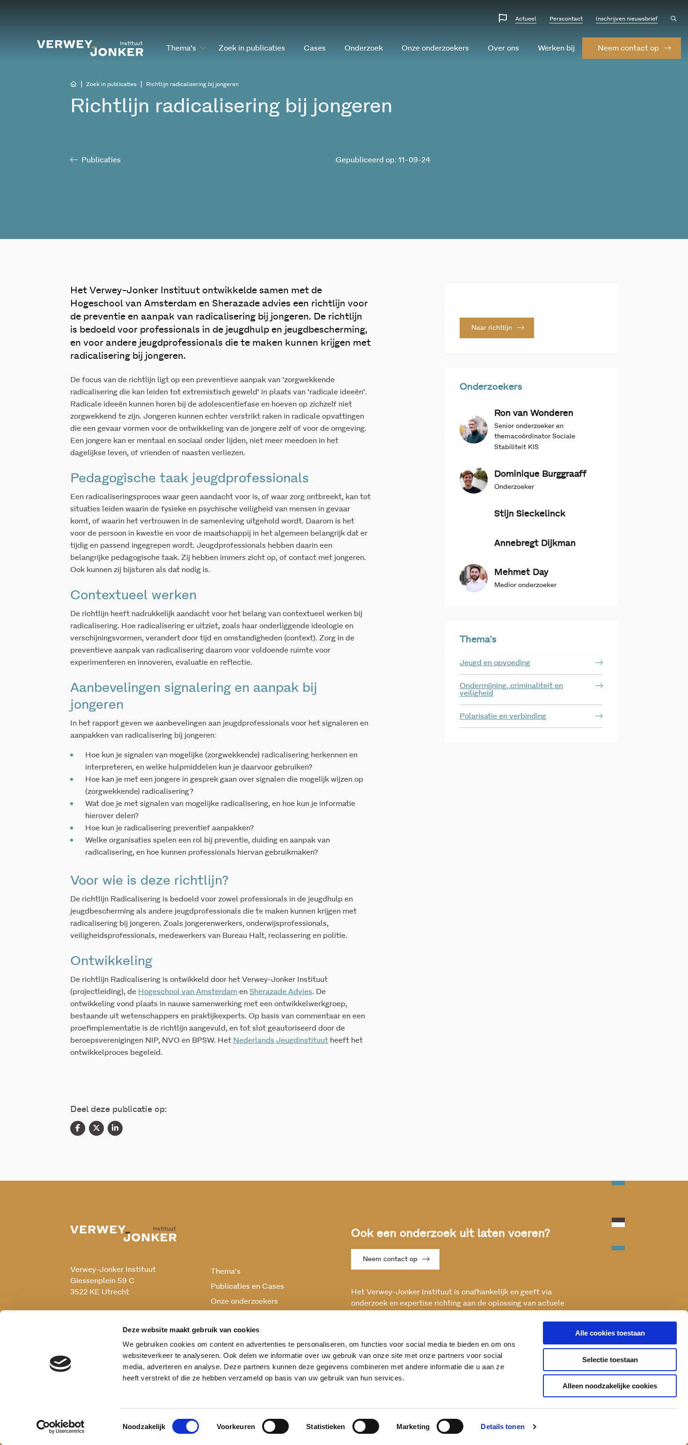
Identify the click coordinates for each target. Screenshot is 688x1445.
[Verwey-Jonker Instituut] (90, 48)
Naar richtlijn (491, 328)
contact (628, 48)
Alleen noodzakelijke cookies (610, 1386)
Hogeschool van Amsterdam (187, 991)
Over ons (503, 48)
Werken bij (556, 48)
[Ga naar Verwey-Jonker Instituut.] (73, 84)
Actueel (525, 19)
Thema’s (181, 48)
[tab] (531, 663)
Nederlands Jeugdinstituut (280, 1040)
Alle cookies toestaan (610, 1333)
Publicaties (101, 160)
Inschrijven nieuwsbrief (627, 19)
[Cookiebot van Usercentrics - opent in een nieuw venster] (61, 1427)
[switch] (275, 1426)
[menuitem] (181, 48)
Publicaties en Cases (247, 1286)
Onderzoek (363, 48)
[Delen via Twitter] (96, 1128)
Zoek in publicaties (252, 48)
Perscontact (566, 19)
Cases (315, 48)
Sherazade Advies (280, 991)
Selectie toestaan (610, 1360)
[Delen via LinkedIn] (115, 1128)
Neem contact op (390, 1259)
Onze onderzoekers (435, 48)
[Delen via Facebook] (77, 1128)
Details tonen (502, 1426)
